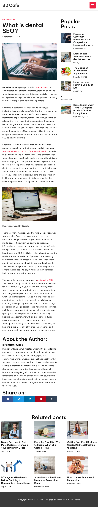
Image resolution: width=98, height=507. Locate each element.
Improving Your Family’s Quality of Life (83, 85)
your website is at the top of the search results (25, 151)
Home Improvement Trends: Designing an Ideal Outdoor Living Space (83, 109)
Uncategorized (9, 19)
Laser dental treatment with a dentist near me (82, 56)
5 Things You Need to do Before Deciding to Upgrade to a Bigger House (15, 480)
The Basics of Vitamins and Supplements (80, 71)
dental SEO (41, 87)
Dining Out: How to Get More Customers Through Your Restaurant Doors (14, 445)
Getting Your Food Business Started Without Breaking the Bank (82, 445)
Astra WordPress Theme (68, 499)
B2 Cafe (10, 5)
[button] (7, 399)
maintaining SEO (45, 280)
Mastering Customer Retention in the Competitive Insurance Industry (83, 40)
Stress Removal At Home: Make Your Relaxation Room (47, 480)
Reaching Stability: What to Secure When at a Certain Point (47, 445)
